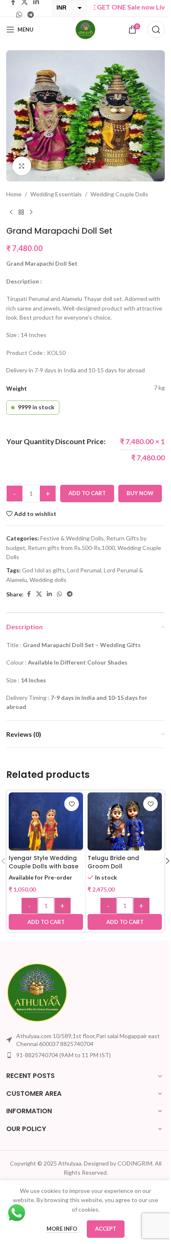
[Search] (156, 29)
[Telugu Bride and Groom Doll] (125, 828)
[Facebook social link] (29, 594)
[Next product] (31, 213)
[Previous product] (11, 213)
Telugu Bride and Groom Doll (113, 862)
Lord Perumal (84, 570)
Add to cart (87, 493)
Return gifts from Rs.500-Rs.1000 (71, 547)
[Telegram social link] (30, 14)
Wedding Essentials (56, 194)
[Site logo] (85, 28)
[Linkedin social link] (49, 594)
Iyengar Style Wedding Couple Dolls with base (43, 862)
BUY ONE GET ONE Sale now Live (107, 7)
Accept (105, 1228)
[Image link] (37, 991)
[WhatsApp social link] (18, 14)
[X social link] (39, 594)
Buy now (140, 493)
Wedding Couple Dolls (119, 194)
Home (14, 194)
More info (62, 1228)
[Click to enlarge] (21, 165)
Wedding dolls (47, 579)
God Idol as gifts (43, 570)
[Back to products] (21, 213)
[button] (46, 922)
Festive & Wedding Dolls (72, 538)
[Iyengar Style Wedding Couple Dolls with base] (46, 829)
